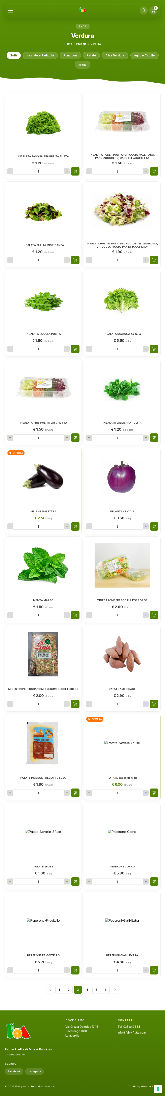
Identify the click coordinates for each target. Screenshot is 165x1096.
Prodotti (81, 43)
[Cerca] (144, 10)
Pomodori (70, 55)
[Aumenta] (67, 171)
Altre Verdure (115, 55)
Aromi (82, 64)
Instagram (34, 1071)
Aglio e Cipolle (144, 55)
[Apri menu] (10, 10)
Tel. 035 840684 (129, 1026)
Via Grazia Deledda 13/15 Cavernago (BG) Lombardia (81, 1031)
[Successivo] (115, 990)
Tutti (13, 55)
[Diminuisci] (10, 171)
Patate (91, 55)
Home (68, 43)
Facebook (14, 1071)
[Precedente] (50, 990)
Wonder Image (150, 1086)
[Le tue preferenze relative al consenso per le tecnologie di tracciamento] (158, 1089)
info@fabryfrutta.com (132, 1032)
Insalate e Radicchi (40, 55)
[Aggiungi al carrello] (75, 171)
